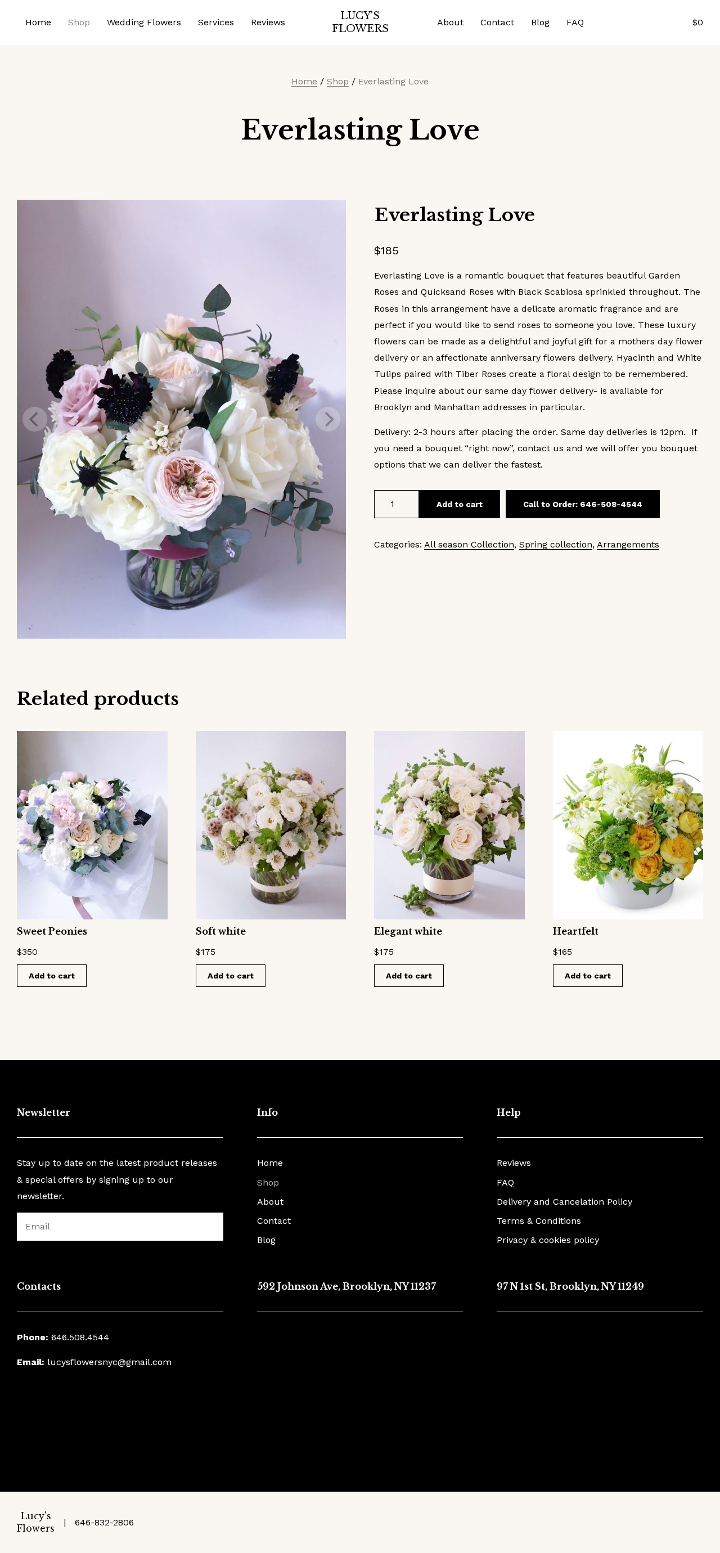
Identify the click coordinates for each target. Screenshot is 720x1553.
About (450, 22)
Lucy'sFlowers (360, 22)
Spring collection (555, 544)
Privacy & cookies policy (548, 1240)
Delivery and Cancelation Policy (564, 1201)
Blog (540, 22)
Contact (497, 22)
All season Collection (469, 544)
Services (216, 22)
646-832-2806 (104, 1522)
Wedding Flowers (144, 22)
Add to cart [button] (52, 975)
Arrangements (628, 544)
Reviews (268, 22)
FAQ (575, 22)
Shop (79, 22)
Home (38, 22)
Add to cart (459, 504)
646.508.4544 (80, 1337)
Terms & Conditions (539, 1220)
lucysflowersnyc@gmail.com (109, 1362)
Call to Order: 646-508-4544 (582, 504)
